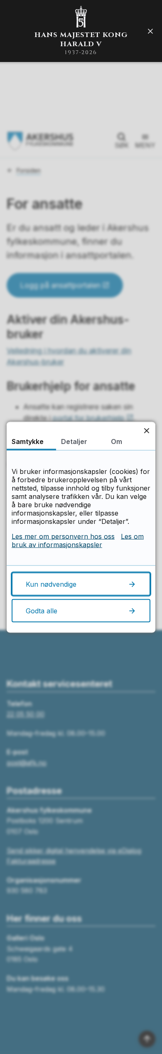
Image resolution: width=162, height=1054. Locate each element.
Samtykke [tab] (28, 441)
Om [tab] (116, 441)
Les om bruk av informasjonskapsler (78, 540)
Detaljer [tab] (74, 441)
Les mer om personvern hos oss (63, 536)
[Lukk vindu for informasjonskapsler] (146, 430)
